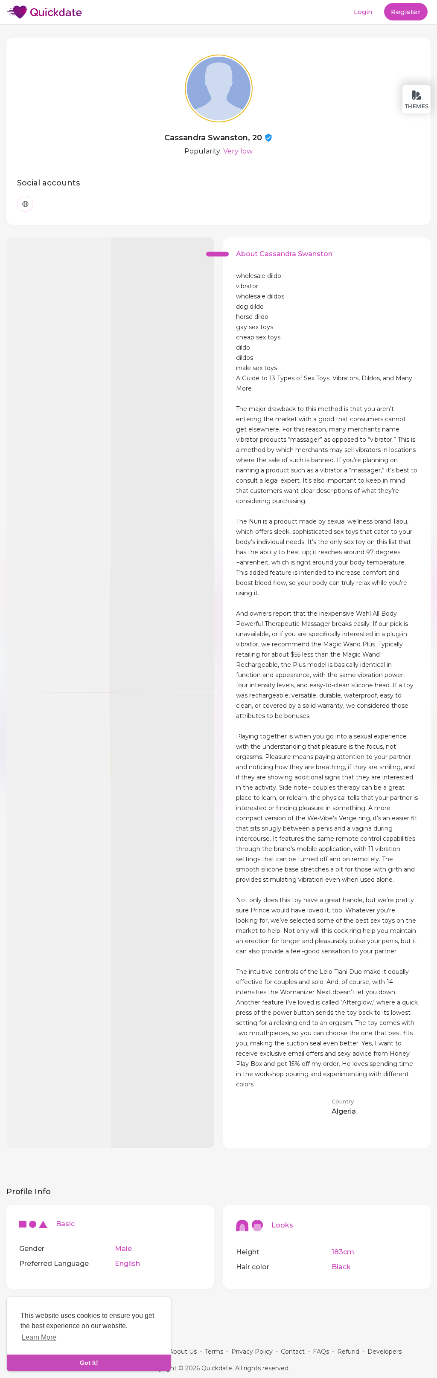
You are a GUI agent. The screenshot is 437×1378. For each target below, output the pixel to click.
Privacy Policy (252, 1351)
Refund (348, 1351)
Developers (384, 1351)
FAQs (321, 1351)
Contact (293, 1351)
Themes (417, 106)
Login (363, 12)
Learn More (39, 1337)
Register (406, 12)
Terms (214, 1351)
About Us (183, 1351)
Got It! (89, 1362)
